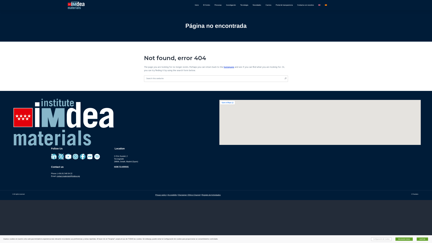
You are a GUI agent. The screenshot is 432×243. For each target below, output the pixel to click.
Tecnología (244, 5)
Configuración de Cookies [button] (381, 239)
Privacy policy (160, 195)
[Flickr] (90, 156)
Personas (218, 5)
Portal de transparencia (284, 5)
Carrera (268, 5)
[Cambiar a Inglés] (319, 5)
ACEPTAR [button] (422, 239)
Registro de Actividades (211, 195)
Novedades (257, 5)
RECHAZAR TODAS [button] (404, 239)
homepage (229, 67)
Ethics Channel (194, 195)
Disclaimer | (183, 195)
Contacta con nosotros (305, 5)
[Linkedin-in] (54, 156)
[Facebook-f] (83, 156)
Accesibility (172, 195)
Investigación (231, 5)
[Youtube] (68, 156)
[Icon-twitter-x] (61, 156)
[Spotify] (97, 156)
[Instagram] (75, 156)
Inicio (197, 5)
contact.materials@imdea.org (68, 176)
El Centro (206, 5)
